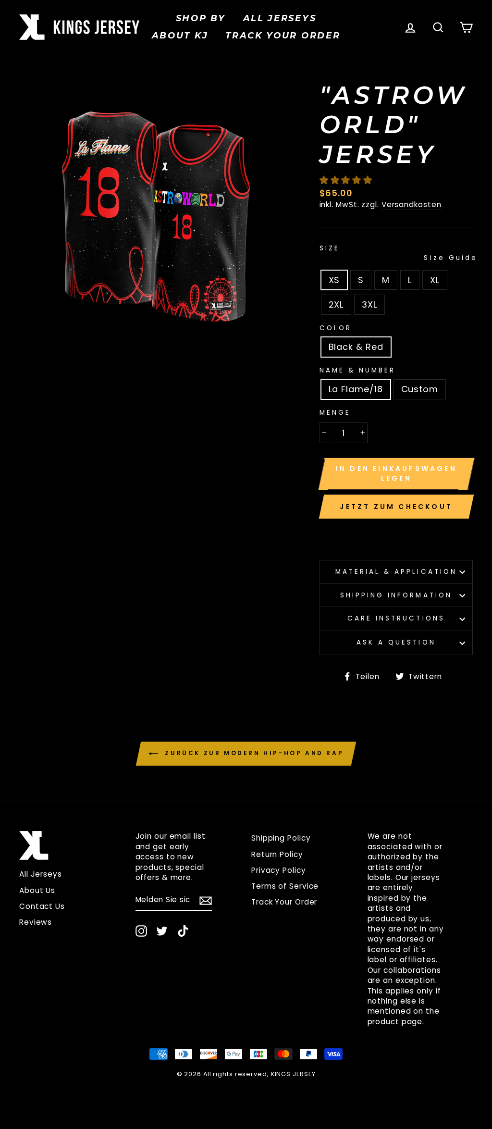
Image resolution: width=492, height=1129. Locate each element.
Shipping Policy (281, 838)
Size (396, 253)
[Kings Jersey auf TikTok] (183, 931)
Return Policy (277, 854)
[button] (347, 180)
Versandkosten (411, 204)
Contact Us (42, 906)
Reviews (35, 922)
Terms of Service (285, 886)
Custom (419, 389)
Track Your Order (284, 902)
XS (334, 280)
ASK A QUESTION (396, 642)
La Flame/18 (356, 389)
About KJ (180, 35)
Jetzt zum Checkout (396, 506)
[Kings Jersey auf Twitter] (162, 931)
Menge (335, 413)
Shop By (201, 18)
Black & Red (356, 347)
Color (336, 328)
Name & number (358, 370)
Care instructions (396, 618)
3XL (369, 304)
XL (435, 280)
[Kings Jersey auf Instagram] (141, 931)
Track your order (282, 35)
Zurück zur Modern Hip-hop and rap (253, 753)
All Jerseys (280, 18)
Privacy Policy (278, 870)
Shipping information (396, 595)
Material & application (396, 571)
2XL (336, 304)
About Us (37, 890)
